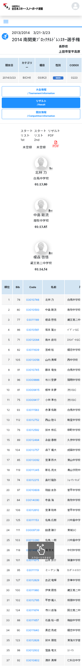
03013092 (32, 460)
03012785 (32, 600)
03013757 (32, 450)
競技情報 (41, 114)
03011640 (32, 630)
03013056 (32, 359)
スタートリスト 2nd (40, 135)
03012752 (32, 420)
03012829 (32, 580)
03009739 (32, 530)
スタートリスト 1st (27, 135)
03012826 (32, 640)
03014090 (32, 500)
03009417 (32, 399)
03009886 (32, 379)
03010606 (32, 490)
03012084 (32, 339)
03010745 (32, 369)
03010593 (32, 309)
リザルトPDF (54, 133)
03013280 (32, 540)
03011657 (32, 620)
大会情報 (42, 91)
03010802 (32, 660)
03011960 (32, 590)
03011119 (33, 570)
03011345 (32, 470)
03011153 (32, 520)
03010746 (32, 299)
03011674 (32, 610)
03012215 (32, 480)
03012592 (32, 430)
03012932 (32, 650)
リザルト (41, 102)
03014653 (32, 550)
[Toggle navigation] (5, 21)
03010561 (32, 329)
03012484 (32, 440)
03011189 (33, 319)
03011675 (32, 560)
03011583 (32, 410)
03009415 (32, 389)
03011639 (32, 349)
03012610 (32, 510)
